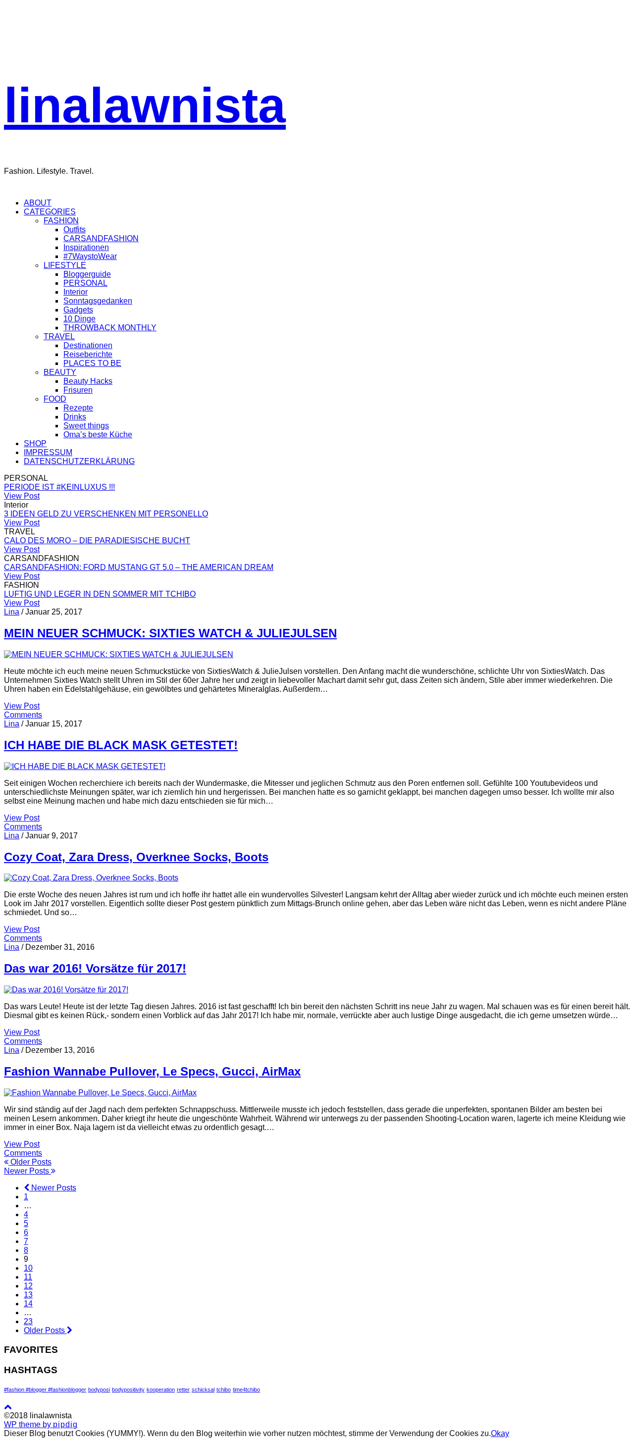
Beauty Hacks (87, 381)
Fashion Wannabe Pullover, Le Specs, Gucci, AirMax (152, 1071)
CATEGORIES (50, 211)
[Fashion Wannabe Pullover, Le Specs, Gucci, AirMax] (100, 1092)
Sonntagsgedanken (97, 301)
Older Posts (30, 1162)
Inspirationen (86, 247)
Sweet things (86, 425)
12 (28, 1286)
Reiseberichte (87, 354)
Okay (500, 1433)
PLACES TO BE (92, 363)
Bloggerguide (87, 274)
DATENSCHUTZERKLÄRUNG (79, 461)
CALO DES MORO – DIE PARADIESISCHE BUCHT (97, 540)
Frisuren (78, 390)
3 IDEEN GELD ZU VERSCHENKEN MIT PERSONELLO (106, 514)
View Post (22, 496)
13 (28, 1294)
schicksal (203, 1389)
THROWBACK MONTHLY (110, 327)
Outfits (74, 229)
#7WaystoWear (90, 256)
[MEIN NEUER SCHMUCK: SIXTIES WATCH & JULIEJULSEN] (118, 654)
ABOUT (38, 203)
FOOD (55, 399)
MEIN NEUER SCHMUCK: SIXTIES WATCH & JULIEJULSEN (170, 633)
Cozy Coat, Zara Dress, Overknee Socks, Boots (136, 857)
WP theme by (41, 1424)
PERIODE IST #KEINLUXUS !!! (59, 487)
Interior (75, 292)
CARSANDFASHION (101, 238)
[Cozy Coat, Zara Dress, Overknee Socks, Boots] (91, 878)
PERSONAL (85, 283)
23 (28, 1321)
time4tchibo (246, 1389)
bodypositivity (128, 1389)
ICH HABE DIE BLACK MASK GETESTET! (121, 745)
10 (28, 1268)
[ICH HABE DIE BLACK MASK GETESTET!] (84, 766)
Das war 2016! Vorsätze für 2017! (95, 968)
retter (183, 1389)
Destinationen (87, 345)
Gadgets (78, 310)
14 (28, 1303)
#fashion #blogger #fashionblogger (45, 1389)
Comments (23, 715)
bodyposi (99, 1389)
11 (28, 1277)
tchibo (223, 1389)
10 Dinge (79, 318)
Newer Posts (27, 1171)
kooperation (161, 1389)
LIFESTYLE (65, 265)
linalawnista (145, 105)
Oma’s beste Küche (97, 434)
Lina (11, 612)
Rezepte (78, 408)
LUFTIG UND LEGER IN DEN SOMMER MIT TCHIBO (100, 594)
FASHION (61, 220)
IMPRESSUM (48, 452)
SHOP (35, 443)
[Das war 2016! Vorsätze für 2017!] (66, 989)
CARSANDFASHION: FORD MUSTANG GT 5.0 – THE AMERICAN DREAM (138, 567)
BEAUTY (60, 372)
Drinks (74, 416)
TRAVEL (59, 336)
